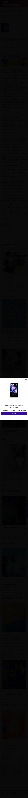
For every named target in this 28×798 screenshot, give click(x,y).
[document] (14, 399)
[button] (26, 380)
